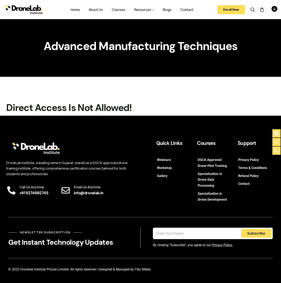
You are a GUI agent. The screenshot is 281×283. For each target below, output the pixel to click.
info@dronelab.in (88, 193)
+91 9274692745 (34, 193)
